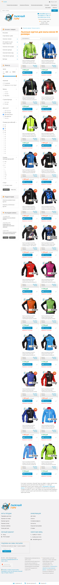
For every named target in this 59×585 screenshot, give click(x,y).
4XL (5, 176)
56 (5, 146)
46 (5, 136)
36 (5, 127)
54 (5, 144)
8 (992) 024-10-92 (44, 17)
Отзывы (47, 5)
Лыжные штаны (5, 523)
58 (5, 147)
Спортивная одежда (8, 56)
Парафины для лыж (6, 516)
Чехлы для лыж (5, 528)
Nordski (6, 93)
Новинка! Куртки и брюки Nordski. (9, 218)
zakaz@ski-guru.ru (45, 13)
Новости (12, 237)
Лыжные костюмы (6, 518)
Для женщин (7, 112)
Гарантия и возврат (12, 5)
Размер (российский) (9, 122)
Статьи (5, 237)
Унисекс (6, 118)
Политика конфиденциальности (9, 559)
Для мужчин (7, 110)
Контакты (54, 5)
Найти (54, 10)
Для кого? (6, 108)
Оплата (55, 7)
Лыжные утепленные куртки (8, 205)
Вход (4, 534)
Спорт (5, 182)
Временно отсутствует (10, 85)
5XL (5, 178)
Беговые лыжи (8, 185)
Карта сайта (4, 561)
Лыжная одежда (7, 49)
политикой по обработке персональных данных (49, 568)
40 (5, 130)
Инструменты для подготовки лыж (8, 42)
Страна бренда (7, 99)
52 (5, 142)
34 (5, 125)
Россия (6, 104)
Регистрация (6, 536)
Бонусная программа (36, 5)
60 (5, 149)
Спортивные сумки (8, 35)
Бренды (5, 59)
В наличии (7, 83)
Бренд (5, 89)
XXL (5, 173)
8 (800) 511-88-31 (44, 15)
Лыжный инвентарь (8, 53)
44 (5, 134)
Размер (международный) (8, 158)
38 (5, 128)
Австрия (6, 102)
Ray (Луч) (6, 95)
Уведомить (28, 72)
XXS (5, 161)
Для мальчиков (8, 114)
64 (5, 153)
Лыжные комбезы (5, 526)
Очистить (13, 189)
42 (5, 132)
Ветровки (5, 32)
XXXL (5, 175)
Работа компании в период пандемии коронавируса (9, 232)
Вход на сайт (54, 1)
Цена (4, 69)
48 (5, 138)
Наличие (5, 80)
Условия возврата (35, 521)
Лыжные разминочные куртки (9, 200)
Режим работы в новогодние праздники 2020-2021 (8, 226)
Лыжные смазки (7, 39)
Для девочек (8, 116)
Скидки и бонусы (24, 5)
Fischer (6, 91)
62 (5, 151)
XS (5, 163)
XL (5, 171)
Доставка (48, 7)
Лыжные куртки (5, 521)
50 (5, 140)
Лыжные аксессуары (8, 46)
